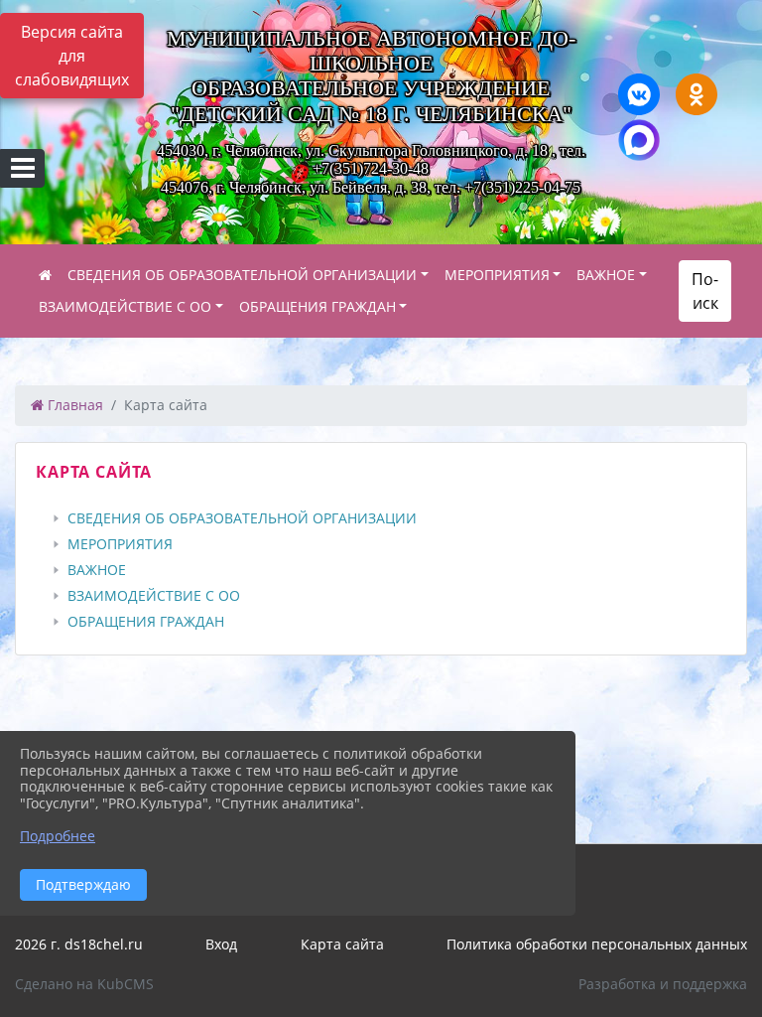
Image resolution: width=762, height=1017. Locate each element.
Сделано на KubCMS (84, 983)
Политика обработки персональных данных (596, 944)
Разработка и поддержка (662, 983)
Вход (221, 944)
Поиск (705, 291)
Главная (73, 404)
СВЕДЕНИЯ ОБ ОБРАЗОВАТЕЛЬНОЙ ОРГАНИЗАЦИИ (242, 274)
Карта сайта (342, 944)
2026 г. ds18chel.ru (79, 944)
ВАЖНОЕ (605, 274)
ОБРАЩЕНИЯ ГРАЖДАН (317, 306)
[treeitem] (385, 518)
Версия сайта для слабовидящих (72, 55)
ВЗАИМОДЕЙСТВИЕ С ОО (125, 306)
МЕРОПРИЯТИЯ (497, 274)
